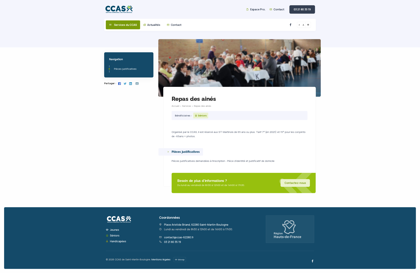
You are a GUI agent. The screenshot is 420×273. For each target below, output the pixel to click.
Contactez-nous (295, 183)
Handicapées (117, 241)
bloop (181, 259)
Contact (278, 9)
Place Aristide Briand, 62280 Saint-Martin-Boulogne (196, 224)
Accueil (175, 105)
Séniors (114, 235)
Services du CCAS (125, 25)
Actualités (153, 25)
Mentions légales (160, 259)
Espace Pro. (257, 9)
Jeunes (114, 230)
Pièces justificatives (125, 68)
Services (186, 105)
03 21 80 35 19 (302, 9)
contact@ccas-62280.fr (179, 237)
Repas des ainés (202, 105)
